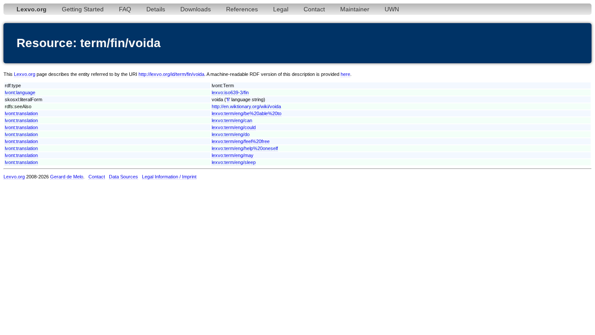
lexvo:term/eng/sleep (234, 162)
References (242, 9)
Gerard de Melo (66, 176)
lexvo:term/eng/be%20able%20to (246, 113)
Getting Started (83, 9)
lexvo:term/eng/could (234, 127)
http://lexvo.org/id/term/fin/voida (171, 74)
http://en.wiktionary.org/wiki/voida (246, 106)
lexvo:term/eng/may (233, 155)
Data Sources (123, 176)
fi (228, 99)
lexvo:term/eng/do (231, 134)
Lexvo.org (24, 74)
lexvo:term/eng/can (232, 120)
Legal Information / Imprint (169, 176)
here (345, 74)
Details (155, 9)
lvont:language (20, 92)
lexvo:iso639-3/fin (230, 92)
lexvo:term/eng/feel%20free (241, 141)
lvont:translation (21, 113)
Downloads (195, 9)
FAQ (125, 9)
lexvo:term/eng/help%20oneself (245, 148)
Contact (314, 9)
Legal (280, 9)
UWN (392, 9)
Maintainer (354, 9)
